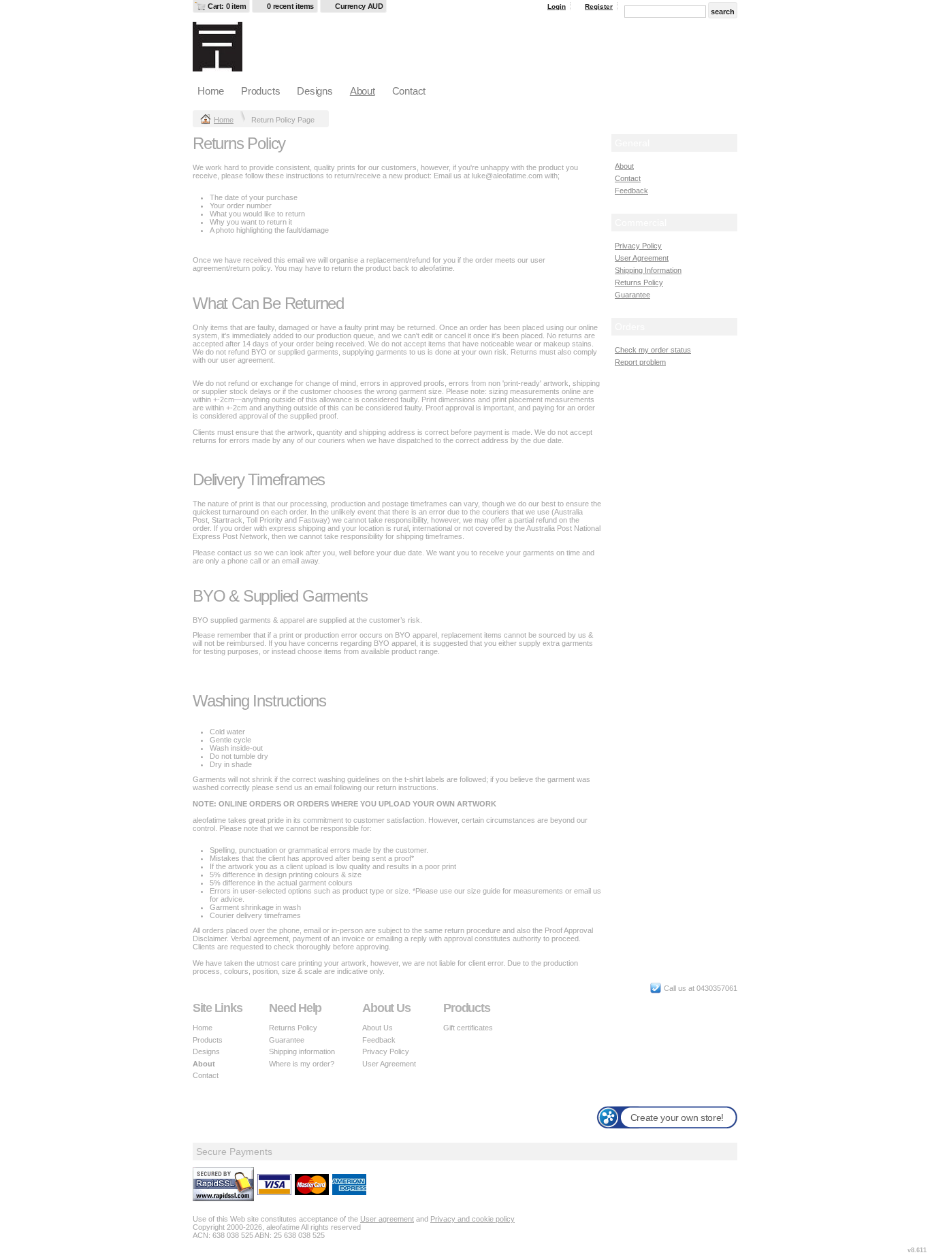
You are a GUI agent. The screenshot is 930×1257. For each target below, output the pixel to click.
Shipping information (302, 1051)
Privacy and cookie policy (472, 1219)
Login (556, 6)
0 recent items (290, 6)
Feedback (631, 190)
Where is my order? (301, 1064)
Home (210, 91)
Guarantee (632, 295)
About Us (377, 1028)
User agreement (387, 1219)
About (362, 91)
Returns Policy (639, 282)
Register (599, 6)
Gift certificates (468, 1028)
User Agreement (642, 258)
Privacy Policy (638, 246)
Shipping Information (648, 270)
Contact (409, 91)
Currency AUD (359, 6)
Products (260, 91)
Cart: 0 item (227, 6)
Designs (314, 91)
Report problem (640, 362)
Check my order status (653, 350)
